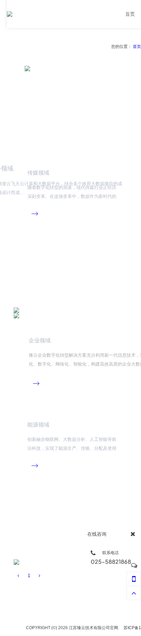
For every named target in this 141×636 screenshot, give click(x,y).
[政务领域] (83, 107)
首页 (137, 46)
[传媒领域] (16, 310)
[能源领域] (16, 562)
